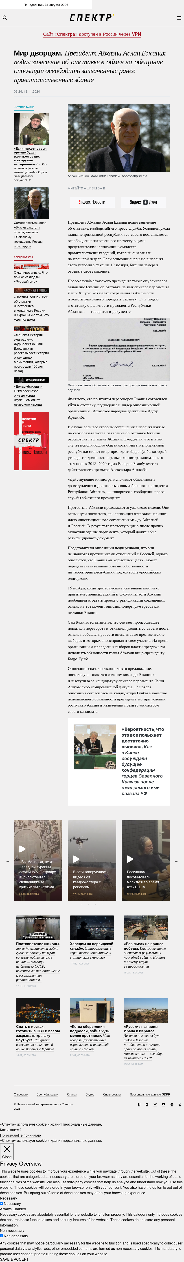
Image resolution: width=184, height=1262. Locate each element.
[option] (38, 860)
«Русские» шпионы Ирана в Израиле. (143, 1042)
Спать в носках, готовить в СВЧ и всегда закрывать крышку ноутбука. (38, 1037)
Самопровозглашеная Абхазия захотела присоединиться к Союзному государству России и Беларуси (30, 234)
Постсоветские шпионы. (38, 961)
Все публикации (47, 1094)
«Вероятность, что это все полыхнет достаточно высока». (143, 761)
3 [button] (95, 904)
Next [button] (176, 860)
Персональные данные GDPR (150, 1094)
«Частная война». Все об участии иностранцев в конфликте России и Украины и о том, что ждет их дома (31, 308)
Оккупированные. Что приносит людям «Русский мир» (31, 277)
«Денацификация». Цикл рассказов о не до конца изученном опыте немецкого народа (28, 395)
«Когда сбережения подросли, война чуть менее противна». (90, 1037)
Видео (90, 1094)
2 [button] (88, 904)
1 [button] (82, 904)
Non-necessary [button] (12, 1230)
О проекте (21, 1094)
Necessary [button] (8, 1198)
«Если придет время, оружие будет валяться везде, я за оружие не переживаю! (30, 164)
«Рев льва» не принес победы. (145, 955)
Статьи (72, 1094)
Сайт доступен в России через (92, 34)
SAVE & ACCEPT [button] (14, 1259)
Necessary (12, 1203)
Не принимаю (29, 1135)
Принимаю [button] (9, 1135)
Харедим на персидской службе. (91, 950)
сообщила (98, 228)
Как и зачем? (10, 1129)
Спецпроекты (23, 257)
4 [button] (102, 904)
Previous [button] (8, 860)
